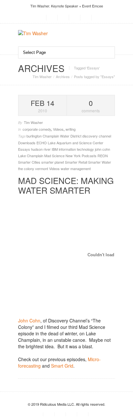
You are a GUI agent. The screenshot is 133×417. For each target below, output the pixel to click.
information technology (77, 149)
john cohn (102, 149)
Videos (58, 129)
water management (76, 168)
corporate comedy (37, 129)
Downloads (27, 142)
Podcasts (89, 155)
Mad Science (55, 155)
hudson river (41, 149)
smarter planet (53, 162)
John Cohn (29, 320)
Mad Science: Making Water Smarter (66, 185)
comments (91, 105)
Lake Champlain (31, 155)
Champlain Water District (62, 135)
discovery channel (96, 135)
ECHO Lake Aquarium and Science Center (69, 142)
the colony (26, 168)
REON (102, 155)
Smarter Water (99, 162)
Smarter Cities (29, 162)
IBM (55, 149)
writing (71, 129)
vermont (42, 168)
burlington (34, 135)
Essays (24, 149)
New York (74, 155)
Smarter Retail (76, 162)
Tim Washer (42, 76)
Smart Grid (62, 365)
